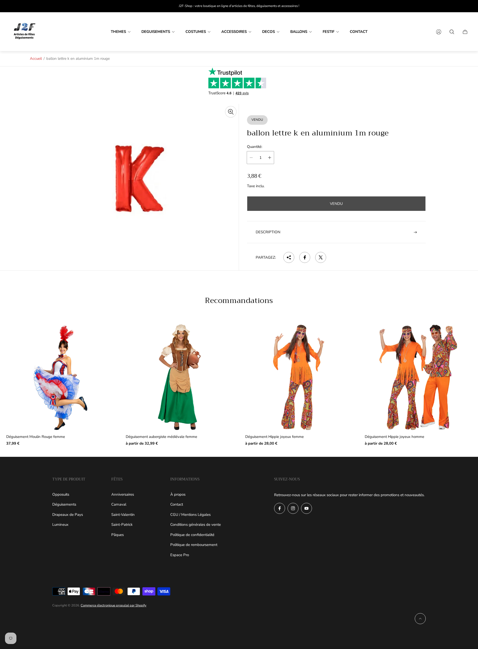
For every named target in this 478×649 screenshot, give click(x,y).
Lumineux (60, 524)
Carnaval (118, 504)
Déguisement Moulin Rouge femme (35, 437)
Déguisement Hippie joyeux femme (274, 437)
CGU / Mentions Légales (190, 514)
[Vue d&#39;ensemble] (101, 335)
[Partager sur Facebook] (304, 257)
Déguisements (64, 504)
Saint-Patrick (122, 524)
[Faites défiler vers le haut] (420, 618)
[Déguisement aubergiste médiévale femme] (179, 377)
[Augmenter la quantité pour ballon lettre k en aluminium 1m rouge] (269, 157)
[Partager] (288, 257)
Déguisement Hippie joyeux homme (394, 437)
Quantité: (254, 147)
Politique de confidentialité (192, 534)
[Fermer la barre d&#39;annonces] (465, 6)
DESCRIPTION (268, 232)
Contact (176, 504)
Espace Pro (179, 554)
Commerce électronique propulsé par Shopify (113, 605)
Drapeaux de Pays (67, 514)
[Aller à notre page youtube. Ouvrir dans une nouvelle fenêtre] (306, 508)
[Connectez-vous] (438, 31)
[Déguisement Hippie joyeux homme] (418, 377)
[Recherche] (451, 31)
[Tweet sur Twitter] (320, 257)
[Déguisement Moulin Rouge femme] (59, 377)
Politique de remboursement (193, 544)
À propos (177, 494)
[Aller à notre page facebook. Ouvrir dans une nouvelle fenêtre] (279, 508)
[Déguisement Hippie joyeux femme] (298, 377)
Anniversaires (122, 494)
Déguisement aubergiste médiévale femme (161, 437)
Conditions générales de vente (195, 524)
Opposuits (60, 494)
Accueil (36, 58)
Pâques (117, 534)
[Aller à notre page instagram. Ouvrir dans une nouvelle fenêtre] (293, 508)
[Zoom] (230, 111)
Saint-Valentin (123, 514)
